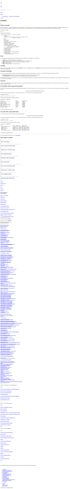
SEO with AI (4, 481)
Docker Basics (4, 473)
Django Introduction (5, 475)
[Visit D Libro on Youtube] (7, 463)
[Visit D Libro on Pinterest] (4, 463)
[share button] (8, 218)
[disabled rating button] (6, 218)
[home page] (3, 8)
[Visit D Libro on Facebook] (1, 463)
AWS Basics (4, 476)
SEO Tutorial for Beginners (6, 480)
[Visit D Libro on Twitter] (6, 463)
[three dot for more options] (1, 216)
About (3, 484)
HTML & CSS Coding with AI (7, 471)
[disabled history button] (1, 218)
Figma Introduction (5, 477)
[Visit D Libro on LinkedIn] (3, 463)
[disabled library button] (3, 218)
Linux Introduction (5, 16)
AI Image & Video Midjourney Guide (8, 479)
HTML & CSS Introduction (6, 470)
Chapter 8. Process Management (14, 16)
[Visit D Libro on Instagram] (2, 463)
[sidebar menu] (1, 460)
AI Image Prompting (5, 478)
